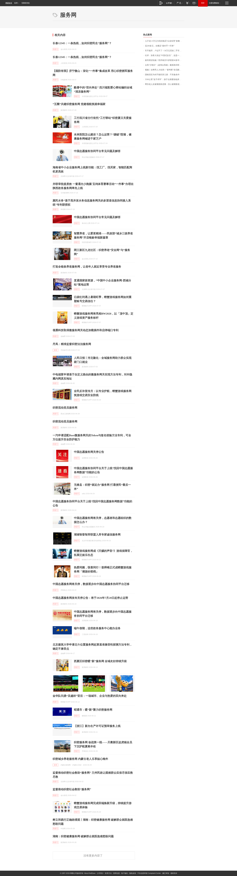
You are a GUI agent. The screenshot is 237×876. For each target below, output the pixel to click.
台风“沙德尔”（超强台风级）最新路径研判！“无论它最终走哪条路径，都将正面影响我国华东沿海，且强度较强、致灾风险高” (164, 65)
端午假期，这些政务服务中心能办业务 (97, 628)
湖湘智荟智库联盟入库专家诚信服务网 (97, 534)
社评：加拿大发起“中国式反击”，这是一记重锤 (164, 55)
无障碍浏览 (25, 3)
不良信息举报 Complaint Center (149, 873)
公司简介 (100, 873)
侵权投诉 (173, 873)
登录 (202, 3)
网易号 (55, 49)
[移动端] (161, 3)
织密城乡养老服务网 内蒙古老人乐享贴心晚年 (80, 758)
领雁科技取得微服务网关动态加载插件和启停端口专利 (86, 330)
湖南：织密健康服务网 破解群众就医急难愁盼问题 (83, 836)
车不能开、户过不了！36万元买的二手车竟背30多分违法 (164, 51)
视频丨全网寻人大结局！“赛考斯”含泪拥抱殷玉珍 (164, 70)
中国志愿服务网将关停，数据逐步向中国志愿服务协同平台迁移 (91, 583)
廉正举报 (165, 873)
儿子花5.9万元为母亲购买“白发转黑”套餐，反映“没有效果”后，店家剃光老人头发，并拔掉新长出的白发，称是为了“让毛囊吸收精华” (164, 41)
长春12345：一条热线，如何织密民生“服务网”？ (82, 43)
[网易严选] (179, 3)
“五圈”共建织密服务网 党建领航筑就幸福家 (79, 104)
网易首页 (8, 3)
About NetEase (89, 873)
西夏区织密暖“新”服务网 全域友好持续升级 (100, 661)
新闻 (55, 350)
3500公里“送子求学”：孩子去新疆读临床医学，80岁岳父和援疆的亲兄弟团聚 (164, 79)
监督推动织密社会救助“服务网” (72, 789)
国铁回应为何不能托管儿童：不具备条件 (162, 75)
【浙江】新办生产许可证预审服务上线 (97, 725)
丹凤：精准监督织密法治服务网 (72, 343)
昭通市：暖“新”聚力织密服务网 (93, 709)
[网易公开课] (169, 3)
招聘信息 (116, 873)
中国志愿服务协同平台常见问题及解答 (97, 151)
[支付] (187, 3)
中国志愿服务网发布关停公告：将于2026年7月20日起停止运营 (90, 597)
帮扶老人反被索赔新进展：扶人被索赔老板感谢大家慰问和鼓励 (164, 84)
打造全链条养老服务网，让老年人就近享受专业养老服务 (87, 266)
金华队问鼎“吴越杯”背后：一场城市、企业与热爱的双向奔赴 (90, 695)
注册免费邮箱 (214, 3)
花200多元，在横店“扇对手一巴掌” (159, 46)
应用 (16, 3)
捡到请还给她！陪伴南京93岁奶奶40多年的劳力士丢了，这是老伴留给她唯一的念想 (164, 60)
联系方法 (108, 873)
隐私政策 (132, 873)
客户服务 (124, 873)
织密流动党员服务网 (65, 407)
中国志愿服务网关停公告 (89, 451)
